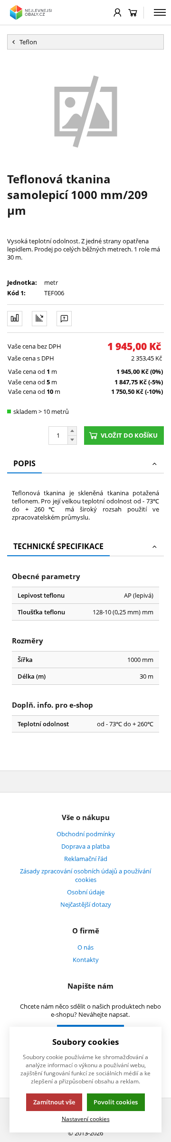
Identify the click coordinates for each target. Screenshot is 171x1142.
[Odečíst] (72, 440)
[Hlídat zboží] (39, 318)
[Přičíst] (72, 431)
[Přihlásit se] (117, 12)
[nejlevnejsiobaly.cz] (32, 12)
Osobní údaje (85, 892)
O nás (85, 947)
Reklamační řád (85, 858)
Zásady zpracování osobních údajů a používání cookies (85, 875)
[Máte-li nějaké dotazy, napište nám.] (64, 318)
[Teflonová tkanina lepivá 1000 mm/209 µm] (85, 110)
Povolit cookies (116, 1102)
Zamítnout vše (54, 1102)
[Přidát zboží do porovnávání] (14, 318)
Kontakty (86, 959)
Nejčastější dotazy (85, 904)
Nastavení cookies (86, 1118)
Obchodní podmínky (86, 834)
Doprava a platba (85, 846)
